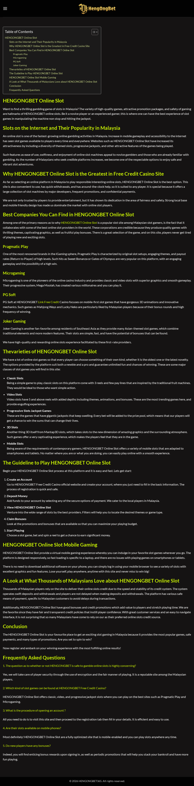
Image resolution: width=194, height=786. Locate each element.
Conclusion (15, 85)
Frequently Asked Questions (24, 90)
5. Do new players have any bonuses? (27, 745)
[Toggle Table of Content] (93, 32)
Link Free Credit (48, 302)
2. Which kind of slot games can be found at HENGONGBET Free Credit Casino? (54, 688)
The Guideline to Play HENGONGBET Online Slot (36, 73)
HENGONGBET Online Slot (21, 37)
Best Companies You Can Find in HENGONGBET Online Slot (41, 50)
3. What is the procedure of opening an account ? (34, 710)
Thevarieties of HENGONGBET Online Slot (32, 69)
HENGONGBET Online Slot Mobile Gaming (32, 77)
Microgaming (19, 57)
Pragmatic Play (20, 54)
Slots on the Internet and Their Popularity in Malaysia (38, 41)
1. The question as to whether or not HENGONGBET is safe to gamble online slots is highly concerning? (69, 665)
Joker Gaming (20, 65)
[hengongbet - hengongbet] (97, 8)
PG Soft (16, 61)
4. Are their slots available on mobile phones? (32, 728)
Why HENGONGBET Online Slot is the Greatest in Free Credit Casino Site (49, 46)
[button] (5, 8)
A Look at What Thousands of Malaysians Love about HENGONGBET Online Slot (53, 81)
